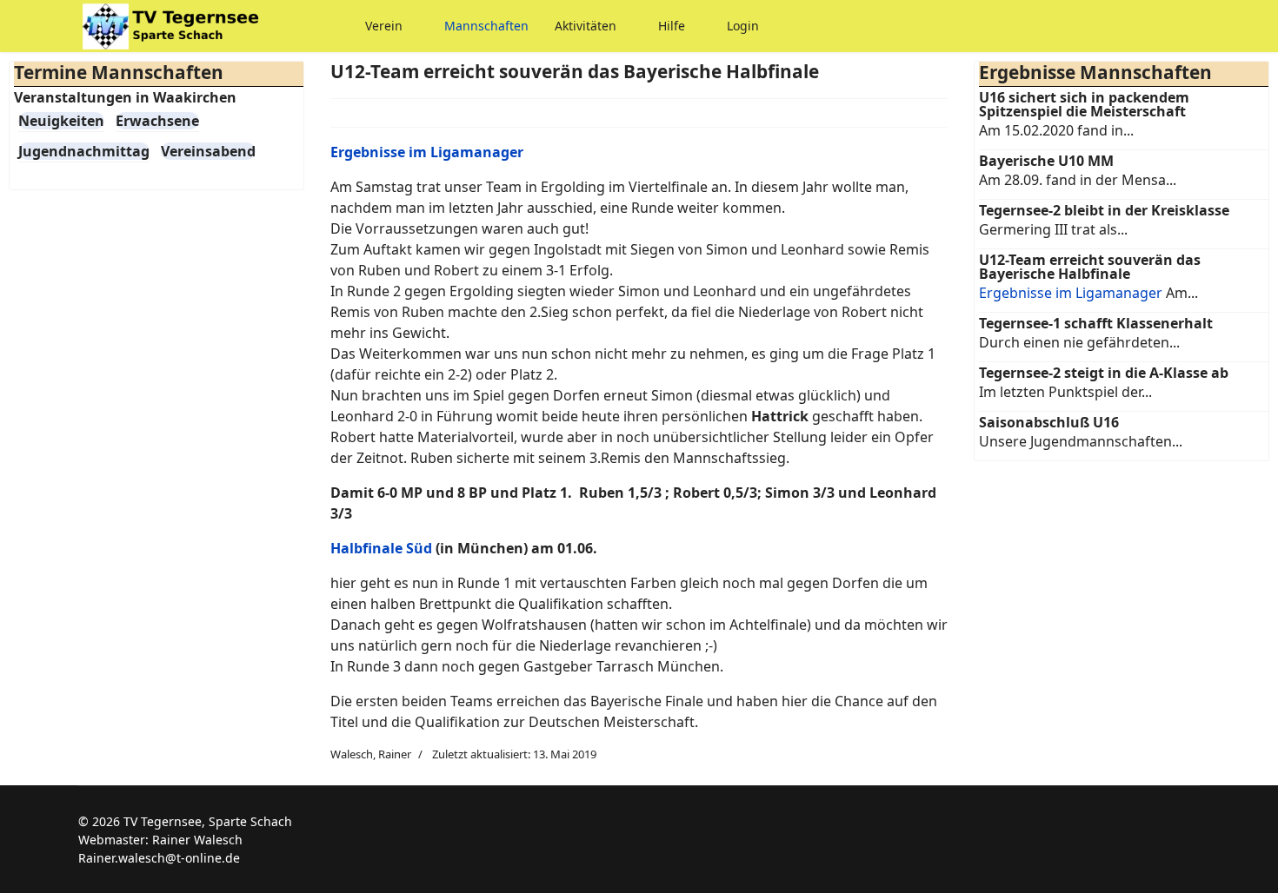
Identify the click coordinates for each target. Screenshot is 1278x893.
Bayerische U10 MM (1046, 160)
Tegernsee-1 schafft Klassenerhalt (1096, 323)
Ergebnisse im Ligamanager (1070, 292)
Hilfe (671, 25)
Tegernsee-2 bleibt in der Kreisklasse (1104, 210)
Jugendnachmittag (84, 151)
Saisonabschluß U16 (1049, 422)
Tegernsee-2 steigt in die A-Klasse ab (1103, 372)
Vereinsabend (208, 151)
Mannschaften (486, 25)
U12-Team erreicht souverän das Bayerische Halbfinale (1090, 266)
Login (743, 25)
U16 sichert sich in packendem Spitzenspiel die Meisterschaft (1084, 104)
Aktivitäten (585, 25)
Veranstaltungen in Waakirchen (125, 97)
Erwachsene (157, 120)
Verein (384, 25)
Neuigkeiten (61, 120)
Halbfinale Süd (381, 548)
